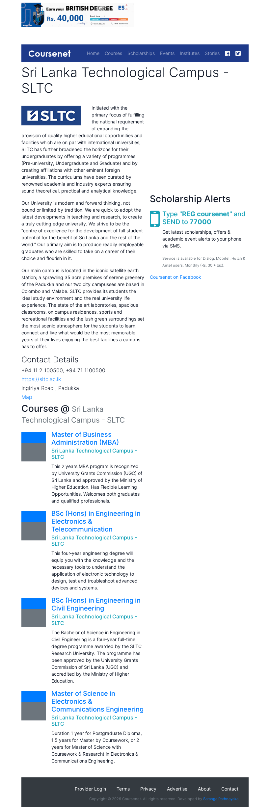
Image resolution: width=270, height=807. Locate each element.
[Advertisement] (199, 145)
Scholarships (141, 53)
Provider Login (90, 789)
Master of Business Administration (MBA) (85, 438)
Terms (123, 789)
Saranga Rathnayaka (220, 798)
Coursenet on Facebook (175, 277)
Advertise (177, 789)
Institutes (190, 53)
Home (93, 53)
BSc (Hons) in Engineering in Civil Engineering (96, 604)
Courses (113, 53)
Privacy (148, 789)
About (204, 789)
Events (167, 53)
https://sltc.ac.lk (41, 379)
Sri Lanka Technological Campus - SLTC (94, 453)
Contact (229, 789)
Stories (212, 53)
